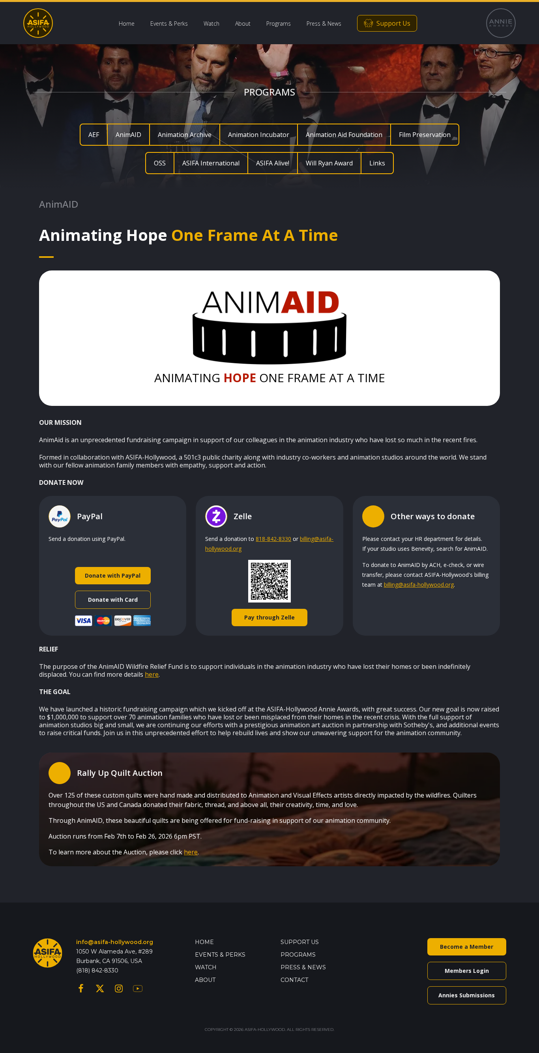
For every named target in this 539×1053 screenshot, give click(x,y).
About (243, 23)
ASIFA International (211, 163)
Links (377, 163)
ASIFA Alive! (272, 163)
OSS (160, 163)
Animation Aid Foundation (344, 134)
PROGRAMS (298, 954)
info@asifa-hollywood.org (114, 942)
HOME (204, 942)
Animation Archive (184, 134)
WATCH (206, 967)
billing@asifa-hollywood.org (419, 584)
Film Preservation (425, 134)
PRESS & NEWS (303, 967)
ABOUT (205, 980)
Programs (278, 23)
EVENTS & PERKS (220, 954)
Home (127, 23)
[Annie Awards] (501, 23)
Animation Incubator (258, 134)
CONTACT (294, 980)
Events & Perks (169, 23)
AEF (93, 134)
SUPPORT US (300, 942)
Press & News (324, 23)
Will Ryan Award (329, 163)
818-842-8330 (273, 538)
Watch (211, 23)
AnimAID (128, 134)
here (152, 674)
